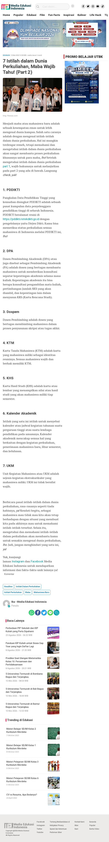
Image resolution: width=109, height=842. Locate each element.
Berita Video (94, 829)
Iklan (76, 825)
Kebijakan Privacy (57, 825)
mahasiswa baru (41, 592)
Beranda (92, 822)
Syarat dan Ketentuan (58, 829)
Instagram (18, 561)
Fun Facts (54, 15)
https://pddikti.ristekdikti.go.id (21, 219)
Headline (8, 586)
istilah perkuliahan (13, 592)
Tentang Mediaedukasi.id (60, 822)
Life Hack (95, 15)
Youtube (40, 832)
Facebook (37, 561)
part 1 (6, 166)
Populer (18, 15)
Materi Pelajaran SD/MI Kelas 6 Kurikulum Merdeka (22, 780)
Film (42, 15)
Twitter (39, 829)
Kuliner (81, 15)
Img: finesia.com (10, 115)
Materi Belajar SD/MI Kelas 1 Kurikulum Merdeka (21, 747)
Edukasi (31, 15)
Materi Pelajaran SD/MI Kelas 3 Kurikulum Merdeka (22, 763)
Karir (76, 829)
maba (27, 592)
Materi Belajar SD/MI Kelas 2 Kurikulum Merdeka (21, 730)
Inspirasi (68, 15)
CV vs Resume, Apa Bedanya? (21, 794)
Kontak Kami (79, 822)
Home (6, 15)
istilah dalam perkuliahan (28, 586)
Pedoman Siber (56, 832)
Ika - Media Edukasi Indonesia (29, 602)
